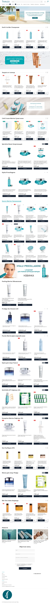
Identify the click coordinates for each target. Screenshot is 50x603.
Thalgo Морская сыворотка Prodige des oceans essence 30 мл (9, 326)
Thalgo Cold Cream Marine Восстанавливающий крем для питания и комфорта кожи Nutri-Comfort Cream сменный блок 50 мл (42, 133)
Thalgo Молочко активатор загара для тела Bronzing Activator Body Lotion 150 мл (7, 86)
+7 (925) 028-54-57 (37, 573)
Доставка (3, 574)
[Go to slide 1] (3, 277)
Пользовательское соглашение (6, 584)
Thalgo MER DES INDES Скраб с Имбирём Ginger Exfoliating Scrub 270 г (18, 514)
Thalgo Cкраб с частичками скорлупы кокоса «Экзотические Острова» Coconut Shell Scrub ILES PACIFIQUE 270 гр (30, 463)
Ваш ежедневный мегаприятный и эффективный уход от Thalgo (24, 541)
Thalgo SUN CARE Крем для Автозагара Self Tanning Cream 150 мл (42, 86)
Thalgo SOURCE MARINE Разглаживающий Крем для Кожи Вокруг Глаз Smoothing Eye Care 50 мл (18, 216)
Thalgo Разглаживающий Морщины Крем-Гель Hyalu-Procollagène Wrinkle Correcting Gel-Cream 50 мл (24, 190)
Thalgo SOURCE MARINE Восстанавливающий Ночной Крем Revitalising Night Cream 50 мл (19, 236)
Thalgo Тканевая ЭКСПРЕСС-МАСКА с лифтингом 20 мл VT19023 (25, 407)
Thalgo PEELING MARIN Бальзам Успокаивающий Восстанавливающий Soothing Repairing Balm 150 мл (8, 300)
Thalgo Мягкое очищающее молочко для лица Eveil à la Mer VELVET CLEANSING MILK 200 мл (7, 41)
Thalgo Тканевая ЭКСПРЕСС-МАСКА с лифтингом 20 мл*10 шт (40, 407)
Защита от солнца (26, 4)
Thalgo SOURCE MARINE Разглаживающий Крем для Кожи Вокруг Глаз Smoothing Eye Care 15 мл (7, 216)
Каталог (3, 580)
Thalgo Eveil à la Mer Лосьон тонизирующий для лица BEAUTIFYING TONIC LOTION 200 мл (30, 41)
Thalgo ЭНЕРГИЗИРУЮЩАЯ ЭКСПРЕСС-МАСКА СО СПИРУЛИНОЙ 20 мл (40, 490)
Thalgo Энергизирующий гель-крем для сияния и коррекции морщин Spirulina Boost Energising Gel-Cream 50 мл (25, 162)
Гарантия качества (5, 579)
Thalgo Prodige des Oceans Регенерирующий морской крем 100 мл (40, 326)
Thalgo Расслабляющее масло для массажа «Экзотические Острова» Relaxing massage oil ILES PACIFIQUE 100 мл (18, 463)
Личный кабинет (4, 576)
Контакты (3, 577)
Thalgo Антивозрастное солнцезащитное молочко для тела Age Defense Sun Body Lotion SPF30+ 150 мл (30, 86)
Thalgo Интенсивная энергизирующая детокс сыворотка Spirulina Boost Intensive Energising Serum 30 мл (9, 162)
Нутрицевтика (42, 4)
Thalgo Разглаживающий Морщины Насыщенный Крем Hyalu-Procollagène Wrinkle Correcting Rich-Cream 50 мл (40, 190)
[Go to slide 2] (8, 277)
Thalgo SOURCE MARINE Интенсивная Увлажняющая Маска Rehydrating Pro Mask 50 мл (7, 256)
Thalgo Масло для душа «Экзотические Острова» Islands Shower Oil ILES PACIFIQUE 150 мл (7, 462)
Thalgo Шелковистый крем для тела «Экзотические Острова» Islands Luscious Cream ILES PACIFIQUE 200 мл (42, 463)
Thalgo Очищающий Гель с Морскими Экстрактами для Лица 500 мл (24, 353)
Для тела (13, 4)
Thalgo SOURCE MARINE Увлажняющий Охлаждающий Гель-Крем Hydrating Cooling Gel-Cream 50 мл (43, 216)
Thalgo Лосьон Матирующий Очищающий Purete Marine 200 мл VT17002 (40, 353)
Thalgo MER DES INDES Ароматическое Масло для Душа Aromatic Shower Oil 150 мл (7, 514)
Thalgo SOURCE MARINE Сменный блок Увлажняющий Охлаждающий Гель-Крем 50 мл (43, 256)
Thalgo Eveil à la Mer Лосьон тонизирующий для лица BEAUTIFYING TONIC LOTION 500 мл (42, 41)
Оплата (3, 583)
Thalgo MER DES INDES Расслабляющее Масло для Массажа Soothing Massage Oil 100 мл (30, 514)
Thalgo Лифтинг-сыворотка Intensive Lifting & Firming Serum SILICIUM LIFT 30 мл (9, 407)
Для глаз (18, 4)
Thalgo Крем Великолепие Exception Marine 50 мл (25, 380)
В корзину (9, 168)
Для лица (7, 4)
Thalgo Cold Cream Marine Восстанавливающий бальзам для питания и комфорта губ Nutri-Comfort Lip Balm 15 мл (7, 133)
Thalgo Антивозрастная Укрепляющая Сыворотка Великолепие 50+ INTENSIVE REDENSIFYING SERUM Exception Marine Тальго (40, 437)
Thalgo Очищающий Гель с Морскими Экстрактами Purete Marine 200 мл (8, 353)
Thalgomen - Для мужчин (34, 4)
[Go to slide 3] (14, 277)
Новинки (3, 4)
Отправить (25, 568)
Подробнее (41, 443)
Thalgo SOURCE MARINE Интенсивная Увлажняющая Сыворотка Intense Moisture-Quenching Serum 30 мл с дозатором (30, 237)
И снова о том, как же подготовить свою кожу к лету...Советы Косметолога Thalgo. (40, 541)
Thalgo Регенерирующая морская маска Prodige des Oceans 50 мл (8, 490)
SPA (21, 4)
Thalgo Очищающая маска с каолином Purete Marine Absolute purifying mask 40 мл (24, 490)
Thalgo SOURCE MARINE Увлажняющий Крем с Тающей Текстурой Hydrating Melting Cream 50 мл (31, 216)
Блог (2, 573)
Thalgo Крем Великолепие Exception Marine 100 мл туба (25, 436)
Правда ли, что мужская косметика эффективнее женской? (9, 541)
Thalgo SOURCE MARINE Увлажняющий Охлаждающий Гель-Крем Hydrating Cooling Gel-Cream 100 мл (7, 236)
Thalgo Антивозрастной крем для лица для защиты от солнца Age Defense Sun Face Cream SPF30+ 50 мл (18, 86)
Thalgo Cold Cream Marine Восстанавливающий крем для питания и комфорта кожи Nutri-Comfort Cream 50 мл (30, 133)
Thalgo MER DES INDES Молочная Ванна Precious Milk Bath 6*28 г (42, 514)
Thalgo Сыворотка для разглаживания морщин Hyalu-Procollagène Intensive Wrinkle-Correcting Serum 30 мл (8, 190)
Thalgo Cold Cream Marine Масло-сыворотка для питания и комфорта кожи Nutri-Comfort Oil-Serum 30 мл (18, 133)
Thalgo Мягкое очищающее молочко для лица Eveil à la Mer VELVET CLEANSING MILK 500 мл (19, 41)
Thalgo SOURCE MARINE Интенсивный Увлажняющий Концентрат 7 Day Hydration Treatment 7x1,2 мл (43, 236)
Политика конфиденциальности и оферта (8, 586)
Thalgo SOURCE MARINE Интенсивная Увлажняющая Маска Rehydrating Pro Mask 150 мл (18, 256)
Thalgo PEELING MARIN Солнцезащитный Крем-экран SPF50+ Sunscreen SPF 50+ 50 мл (25, 299)
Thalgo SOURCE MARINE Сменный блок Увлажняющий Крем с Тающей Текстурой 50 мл (31, 256)
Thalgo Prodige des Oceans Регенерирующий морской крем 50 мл (24, 326)
